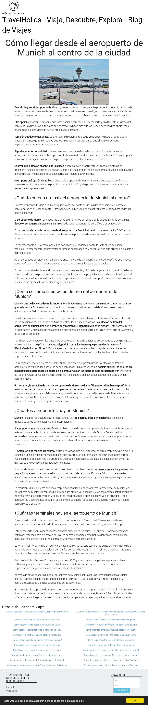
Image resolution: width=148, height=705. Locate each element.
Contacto (10, 687)
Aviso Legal (11, 691)
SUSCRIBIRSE (121, 690)
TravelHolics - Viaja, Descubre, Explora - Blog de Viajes (72, 25)
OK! (135, 700)
